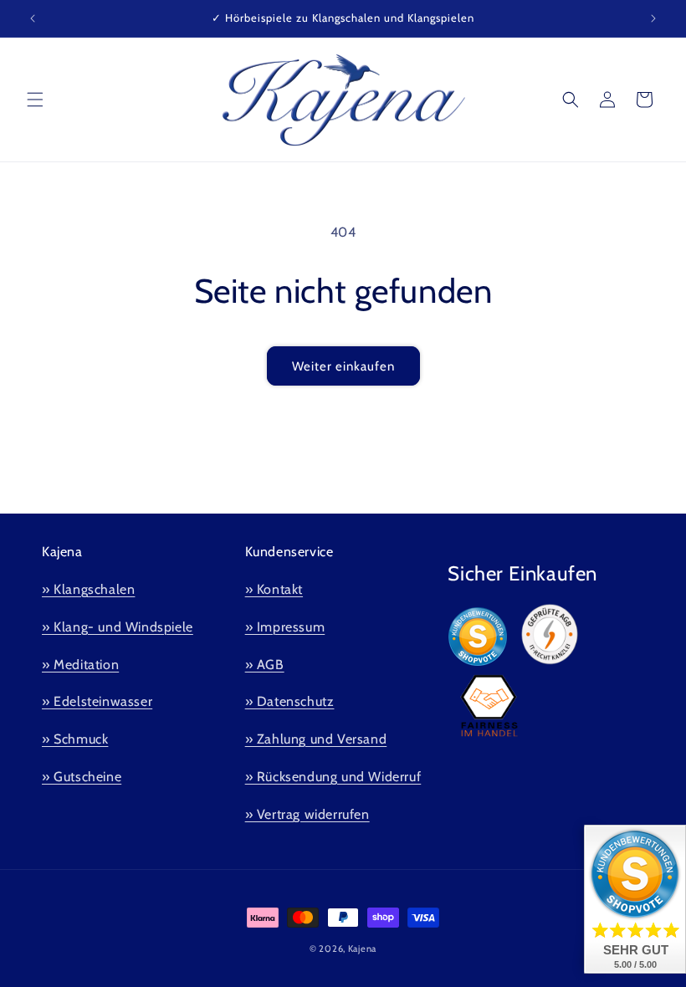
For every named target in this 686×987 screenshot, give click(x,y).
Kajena (362, 948)
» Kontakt (274, 589)
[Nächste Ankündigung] (653, 18)
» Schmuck (75, 739)
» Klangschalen (88, 589)
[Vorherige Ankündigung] (32, 18)
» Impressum (285, 627)
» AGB (264, 664)
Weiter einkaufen (343, 366)
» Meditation (80, 664)
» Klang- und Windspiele (117, 627)
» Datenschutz (290, 701)
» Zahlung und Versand (316, 739)
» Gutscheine (81, 777)
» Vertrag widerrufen (307, 814)
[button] (35, 99)
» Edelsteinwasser (97, 701)
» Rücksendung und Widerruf (333, 777)
